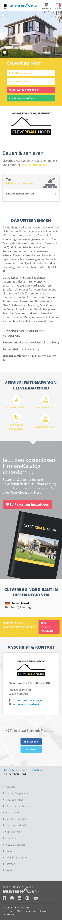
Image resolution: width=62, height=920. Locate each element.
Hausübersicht (19, 81)
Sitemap (10, 863)
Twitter (32, 749)
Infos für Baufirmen (17, 857)
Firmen (22, 770)
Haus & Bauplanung (17, 793)
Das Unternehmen (21, 73)
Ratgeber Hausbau (16, 819)
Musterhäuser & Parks (18, 806)
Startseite (9, 770)
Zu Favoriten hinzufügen (25, 89)
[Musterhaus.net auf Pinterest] (29, 898)
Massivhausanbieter (20, 183)
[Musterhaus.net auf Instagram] (14, 898)
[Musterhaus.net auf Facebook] (6, 898)
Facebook (32, 741)
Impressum (8, 911)
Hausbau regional (16, 825)
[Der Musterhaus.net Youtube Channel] (35, 898)
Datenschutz (30, 911)
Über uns (11, 838)
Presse (9, 851)
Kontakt (10, 870)
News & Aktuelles (15, 844)
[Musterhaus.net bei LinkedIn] (21, 898)
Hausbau (36, 770)
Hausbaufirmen (14, 799)
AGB (19, 911)
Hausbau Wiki (13, 812)
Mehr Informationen (34, 165)
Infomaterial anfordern (25, 98)
